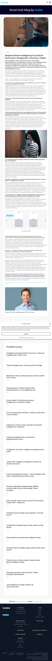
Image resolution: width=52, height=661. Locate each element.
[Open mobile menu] (50, 2)
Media (39, 613)
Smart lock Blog (20, 620)
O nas (39, 611)
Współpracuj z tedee (39, 616)
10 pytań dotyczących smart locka (20, 624)
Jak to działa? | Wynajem (20, 611)
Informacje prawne (20, 634)
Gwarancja (40, 634)
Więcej (7, 357)
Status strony (20, 647)
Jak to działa (20, 607)
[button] (50, 323)
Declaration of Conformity (40, 630)
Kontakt (39, 615)
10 (30, 231)
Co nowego (20, 626)
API (20, 643)
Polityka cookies (22, 337)
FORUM (20, 645)
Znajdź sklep (20, 630)
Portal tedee (39, 620)
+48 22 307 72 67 (38, 601)
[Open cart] (47, 2)
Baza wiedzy (20, 640)
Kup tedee (40, 609)
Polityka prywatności (29, 337)
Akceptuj (26, 333)
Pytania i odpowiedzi (20, 641)
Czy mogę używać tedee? (20, 622)
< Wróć (7, 52)
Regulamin (5, 653)
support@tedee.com (21, 601)
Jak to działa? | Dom (20, 609)
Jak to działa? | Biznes (20, 613)
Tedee (39, 607)
